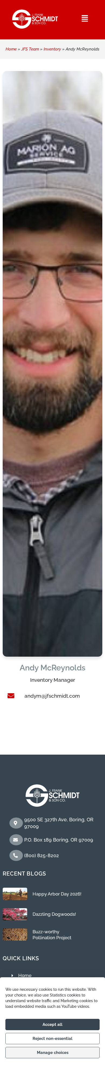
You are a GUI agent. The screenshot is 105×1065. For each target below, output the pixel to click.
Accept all (52, 1024)
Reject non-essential (52, 1038)
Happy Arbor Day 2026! (57, 894)
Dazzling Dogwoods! (54, 914)
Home (11, 49)
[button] (85, 18)
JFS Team (30, 49)
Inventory (52, 49)
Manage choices (52, 1052)
